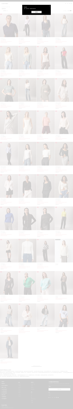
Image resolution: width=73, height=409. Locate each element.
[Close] (49, 5)
